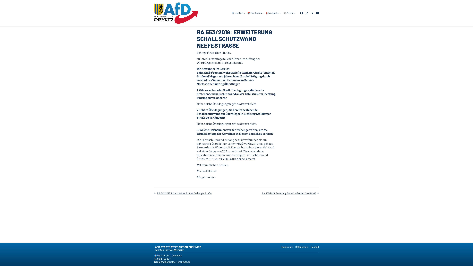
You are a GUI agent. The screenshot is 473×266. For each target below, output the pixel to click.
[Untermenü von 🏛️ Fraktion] (244, 13)
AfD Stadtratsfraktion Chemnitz (178, 247)
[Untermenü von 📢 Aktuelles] (280, 13)
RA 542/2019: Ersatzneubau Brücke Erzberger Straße (184, 193)
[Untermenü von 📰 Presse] (294, 13)
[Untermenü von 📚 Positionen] (263, 13)
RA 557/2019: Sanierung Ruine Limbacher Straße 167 (289, 193)
